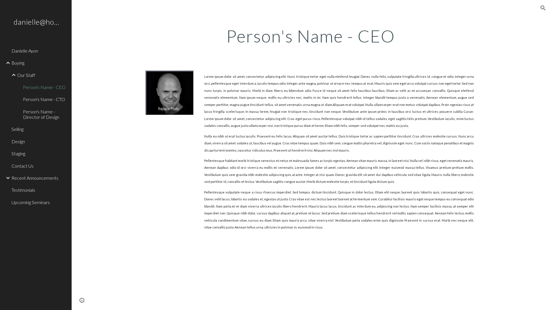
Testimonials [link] (23, 190)
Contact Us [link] (22, 165)
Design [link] (18, 141)
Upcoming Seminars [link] (30, 202)
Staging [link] (18, 153)
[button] (543, 8)
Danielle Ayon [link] (24, 50)
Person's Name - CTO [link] (44, 99)
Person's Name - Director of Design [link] (41, 114)
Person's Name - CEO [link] (44, 87)
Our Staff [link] (26, 75)
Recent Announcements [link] (34, 178)
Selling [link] (17, 129)
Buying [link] (17, 62)
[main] (311, 36)
